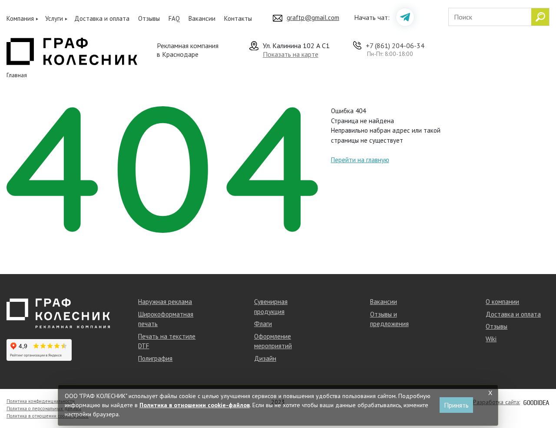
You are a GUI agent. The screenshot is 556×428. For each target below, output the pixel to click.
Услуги (54, 18)
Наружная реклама (165, 301)
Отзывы (149, 18)
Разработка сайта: (496, 402)
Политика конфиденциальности (41, 401)
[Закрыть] (490, 393)
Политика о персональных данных (44, 408)
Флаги (263, 324)
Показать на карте (290, 54)
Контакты (238, 18)
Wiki (491, 339)
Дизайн (265, 358)
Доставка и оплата (101, 18)
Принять (456, 405)
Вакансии (202, 18)
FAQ (174, 18)
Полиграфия (155, 358)
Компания (20, 18)
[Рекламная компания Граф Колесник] (72, 50)
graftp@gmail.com (313, 17)
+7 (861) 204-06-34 (395, 45)
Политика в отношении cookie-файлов (48, 416)
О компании (502, 301)
